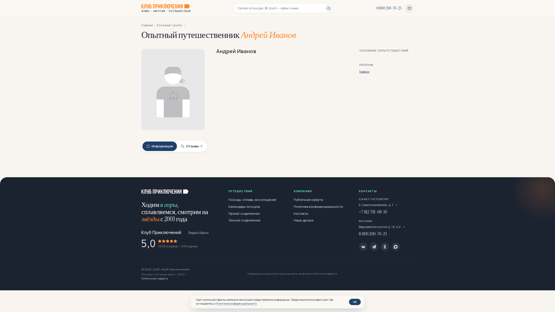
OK (355, 302)
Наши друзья (303, 220)
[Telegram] (374, 246)
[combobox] (281, 8)
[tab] (159, 146)
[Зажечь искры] (544, 187)
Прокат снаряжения (244, 213)
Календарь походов (244, 206)
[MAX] (395, 246)
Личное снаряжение (245, 220)
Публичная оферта (308, 199)
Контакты (301, 213)
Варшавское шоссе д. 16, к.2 (380, 227)
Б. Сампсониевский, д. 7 (376, 205)
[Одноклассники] (384, 246)
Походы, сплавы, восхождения (252, 199)
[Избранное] (409, 8)
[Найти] (329, 8)
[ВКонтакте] (363, 246)
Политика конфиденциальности (318, 206)
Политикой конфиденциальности (236, 304)
